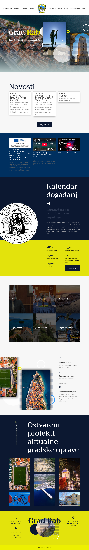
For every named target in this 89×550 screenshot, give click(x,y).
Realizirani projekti (66, 375)
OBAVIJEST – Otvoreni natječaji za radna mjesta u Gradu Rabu (44, 97)
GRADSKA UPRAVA (7, 8)
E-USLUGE (25, 8)
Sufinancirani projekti (67, 391)
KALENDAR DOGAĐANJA (63, 8)
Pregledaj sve (44, 125)
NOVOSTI (32, 8)
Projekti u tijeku (65, 362)
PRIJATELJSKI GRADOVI (75, 8)
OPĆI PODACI (51, 8)
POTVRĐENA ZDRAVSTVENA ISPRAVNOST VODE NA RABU (19, 97)
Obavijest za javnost (65, 95)
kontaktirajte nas (33, 45)
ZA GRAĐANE (16, 8)
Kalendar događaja (72, 267)
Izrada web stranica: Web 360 (44, 547)
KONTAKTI (84, 8)
